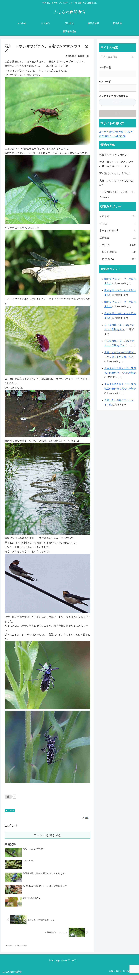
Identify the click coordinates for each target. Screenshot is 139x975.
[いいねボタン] (8, 797)
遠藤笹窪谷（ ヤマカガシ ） (114, 154)
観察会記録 (118, 259)
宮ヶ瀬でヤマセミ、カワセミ (115, 173)
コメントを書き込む (47, 835)
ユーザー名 (105, 67)
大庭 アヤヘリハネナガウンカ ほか (117, 182)
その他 (117, 223)
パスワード (105, 81)
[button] (133, 57)
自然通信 (11, 810)
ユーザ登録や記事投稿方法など (116, 131)
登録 (117, 113)
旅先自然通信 (118, 252)
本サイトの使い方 (117, 230)
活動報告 (117, 237)
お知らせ (117, 216)
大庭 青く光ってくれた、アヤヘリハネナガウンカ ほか (116, 164)
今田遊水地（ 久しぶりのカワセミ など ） (116, 194)
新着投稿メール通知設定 (112, 136)
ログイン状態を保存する (114, 95)
